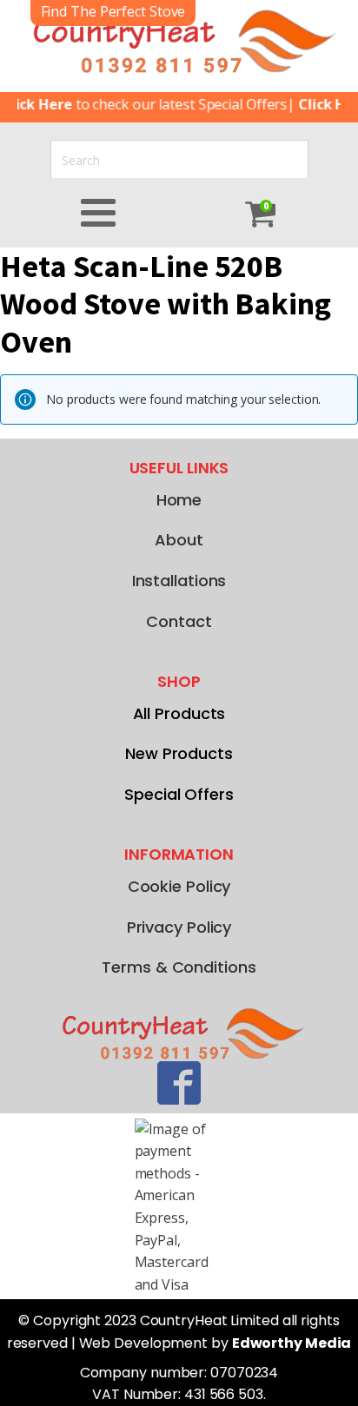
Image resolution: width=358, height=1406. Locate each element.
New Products (179, 753)
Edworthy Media (292, 1343)
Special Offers (179, 794)
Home (179, 500)
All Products (179, 713)
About (179, 540)
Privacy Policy (179, 927)
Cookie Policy (179, 886)
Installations (179, 580)
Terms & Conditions (178, 967)
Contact (178, 621)
